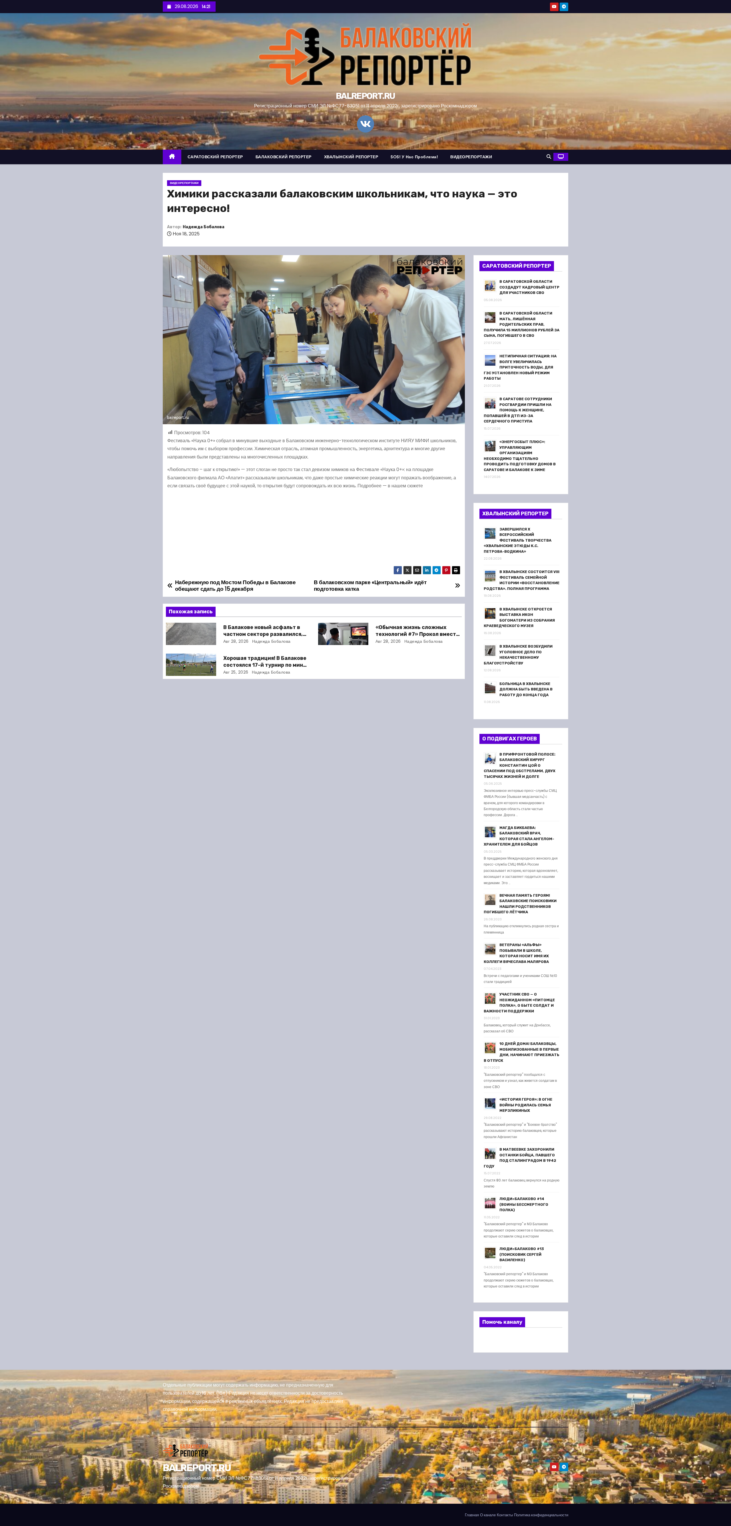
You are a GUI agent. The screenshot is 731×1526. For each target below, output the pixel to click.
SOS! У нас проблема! (414, 157)
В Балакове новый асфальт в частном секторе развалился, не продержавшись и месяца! (263, 634)
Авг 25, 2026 (235, 672)
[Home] (172, 157)
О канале (488, 1515)
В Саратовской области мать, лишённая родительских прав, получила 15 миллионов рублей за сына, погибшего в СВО (521, 324)
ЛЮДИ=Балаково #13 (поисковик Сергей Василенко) (521, 1254)
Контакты (505, 1515)
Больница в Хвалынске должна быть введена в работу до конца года (526, 689)
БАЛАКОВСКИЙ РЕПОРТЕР (284, 157)
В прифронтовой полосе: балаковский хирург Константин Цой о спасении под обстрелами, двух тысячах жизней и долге (519, 765)
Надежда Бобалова (203, 227)
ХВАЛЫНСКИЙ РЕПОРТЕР (351, 157)
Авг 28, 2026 (236, 641)
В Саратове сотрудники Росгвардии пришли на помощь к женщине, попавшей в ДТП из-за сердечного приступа (518, 410)
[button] (549, 156)
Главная (472, 1515)
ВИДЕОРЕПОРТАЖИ (471, 157)
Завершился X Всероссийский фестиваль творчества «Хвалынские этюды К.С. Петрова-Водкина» (517, 540)
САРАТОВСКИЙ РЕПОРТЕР (215, 157)
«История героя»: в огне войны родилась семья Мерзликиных (525, 1105)
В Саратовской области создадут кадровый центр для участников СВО (529, 287)
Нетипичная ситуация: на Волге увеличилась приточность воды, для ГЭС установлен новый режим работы (520, 367)
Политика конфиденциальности (541, 1515)
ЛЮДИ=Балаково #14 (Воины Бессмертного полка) (523, 1204)
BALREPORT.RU (365, 96)
